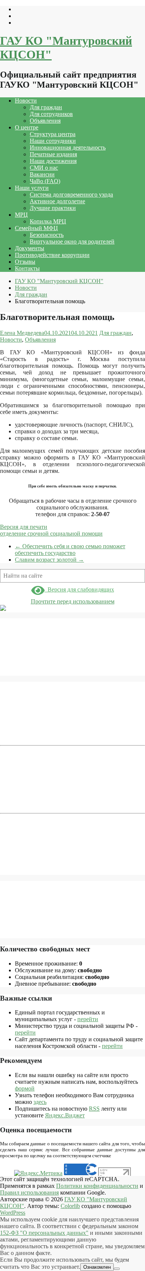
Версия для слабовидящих (79, 589)
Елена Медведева (22, 333)
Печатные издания (53, 154)
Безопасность (47, 235)
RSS (94, 1108)
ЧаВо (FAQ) (45, 181)
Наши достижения (53, 161)
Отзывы (25, 261)
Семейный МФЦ (36, 228)
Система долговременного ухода (71, 194)
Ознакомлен (97, 1267)
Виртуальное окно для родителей (72, 241)
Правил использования (29, 1192)
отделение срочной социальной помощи (51, 533)
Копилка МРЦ (48, 221)
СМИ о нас (44, 167)
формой (25, 1088)
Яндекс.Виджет (65, 1115)
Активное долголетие (57, 201)
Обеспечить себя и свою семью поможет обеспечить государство (70, 549)
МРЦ (21, 214)
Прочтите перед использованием (73, 601)
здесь (39, 1102)
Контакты (27, 268)
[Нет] (117, 1269)
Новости (26, 100)
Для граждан (46, 107)
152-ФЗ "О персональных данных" (44, 1233)
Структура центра (52, 134)
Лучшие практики (53, 208)
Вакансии (42, 174)
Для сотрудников (51, 114)
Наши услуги (32, 188)
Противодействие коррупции (52, 255)
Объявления (45, 120)
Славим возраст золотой (49, 559)
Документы (29, 248)
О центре (26, 127)
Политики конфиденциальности (97, 1186)
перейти (87, 1019)
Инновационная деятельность (68, 147)
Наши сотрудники (53, 141)
